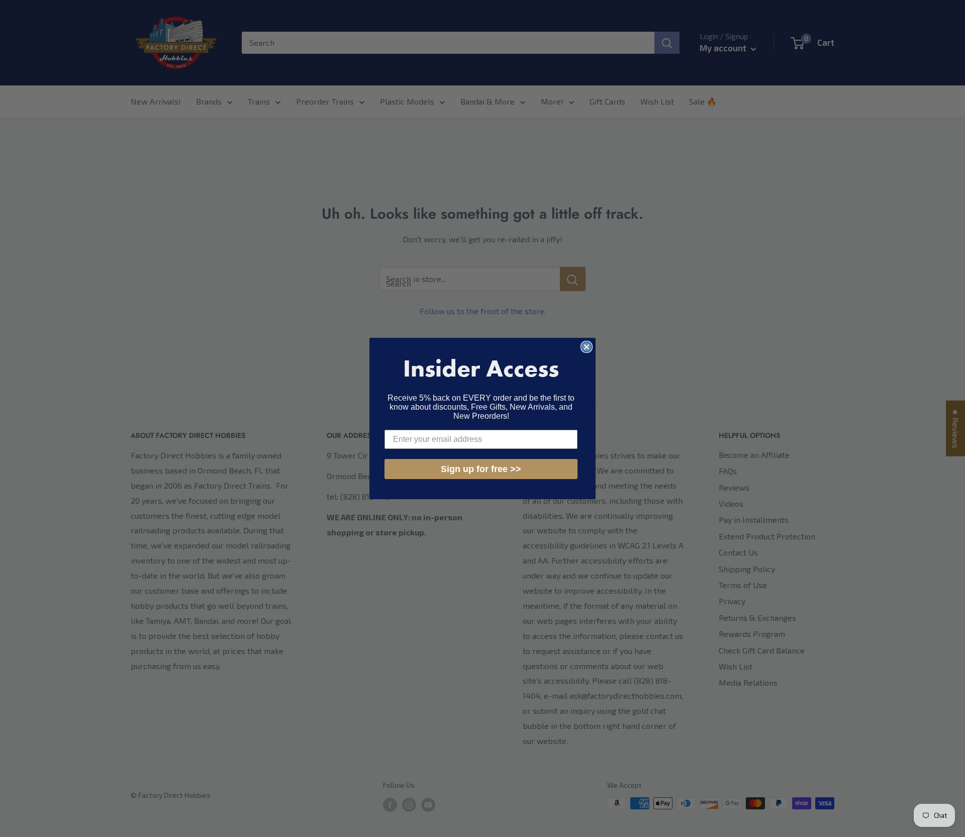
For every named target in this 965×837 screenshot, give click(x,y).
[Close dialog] (587, 347)
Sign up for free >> (481, 469)
